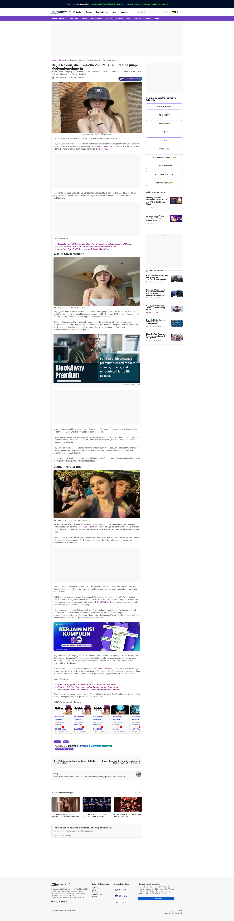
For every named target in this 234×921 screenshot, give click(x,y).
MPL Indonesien (100, 149)
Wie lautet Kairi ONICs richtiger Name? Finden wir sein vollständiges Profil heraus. (95, 244)
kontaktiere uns (97, 894)
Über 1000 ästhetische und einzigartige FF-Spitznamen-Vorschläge (157, 277)
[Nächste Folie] (139, 792)
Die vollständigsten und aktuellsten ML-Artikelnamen (156, 322)
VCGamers (73, 910)
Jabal (57, 78)
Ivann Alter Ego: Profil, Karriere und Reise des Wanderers (83, 249)
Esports (89, 12)
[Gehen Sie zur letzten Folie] (135, 792)
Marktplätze (96, 888)
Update (124, 12)
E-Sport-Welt (100, 602)
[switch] (180, 12)
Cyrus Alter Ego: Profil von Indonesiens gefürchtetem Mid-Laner (87, 247)
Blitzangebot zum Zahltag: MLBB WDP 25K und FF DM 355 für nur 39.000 (156, 201)
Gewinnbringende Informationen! (117, 4)
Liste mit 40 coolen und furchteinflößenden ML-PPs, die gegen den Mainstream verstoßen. (155, 292)
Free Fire (149, 282)
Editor (94, 890)
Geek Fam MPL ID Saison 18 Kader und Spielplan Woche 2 (127, 815)
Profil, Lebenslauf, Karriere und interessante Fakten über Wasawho (65, 815)
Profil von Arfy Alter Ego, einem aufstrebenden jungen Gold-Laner (87, 687)
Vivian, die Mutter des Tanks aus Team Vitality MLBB (155, 307)
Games (148, 326)
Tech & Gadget (102, 12)
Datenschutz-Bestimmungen (173, 913)
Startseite (54, 60)
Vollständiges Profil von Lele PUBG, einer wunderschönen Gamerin (88, 690)
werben (94, 896)
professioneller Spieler (112, 669)
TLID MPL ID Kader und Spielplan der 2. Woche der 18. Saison (95, 815)
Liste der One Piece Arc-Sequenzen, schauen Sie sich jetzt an (156, 336)
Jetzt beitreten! (156, 898)
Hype (114, 12)
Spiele (78, 12)
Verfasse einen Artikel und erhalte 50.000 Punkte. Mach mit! (155, 218)
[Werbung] (117, 39)
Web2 (66, 742)
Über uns (95, 892)
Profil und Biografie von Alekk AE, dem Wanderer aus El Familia (86, 685)
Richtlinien (179, 910)
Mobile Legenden (85, 527)
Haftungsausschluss (176, 912)
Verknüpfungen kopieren (64, 749)
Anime (148, 340)
